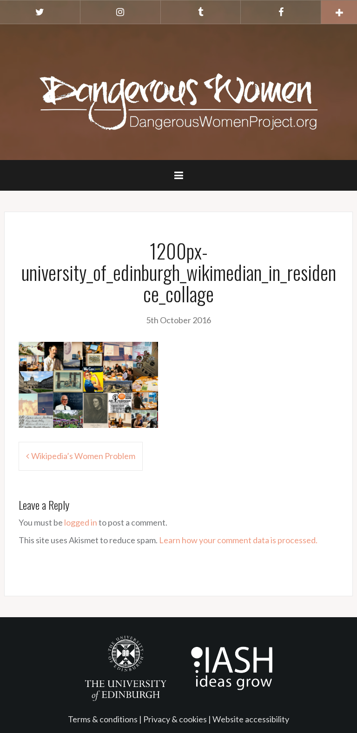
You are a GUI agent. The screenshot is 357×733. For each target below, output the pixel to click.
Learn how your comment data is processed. (238, 540)
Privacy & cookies (175, 719)
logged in (80, 522)
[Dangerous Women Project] (178, 91)
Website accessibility (250, 719)
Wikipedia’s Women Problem (83, 456)
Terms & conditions (103, 719)
